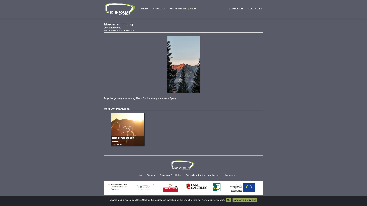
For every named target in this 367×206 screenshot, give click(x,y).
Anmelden (237, 9)
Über (193, 9)
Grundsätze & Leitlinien (170, 175)
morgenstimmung (126, 98)
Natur (139, 98)
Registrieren (254, 9)
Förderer (151, 175)
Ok (228, 200)
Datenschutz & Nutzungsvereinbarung (203, 175)
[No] (363, 201)
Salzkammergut (151, 98)
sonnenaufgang (168, 98)
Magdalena (115, 27)
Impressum (230, 175)
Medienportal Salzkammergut (119, 8)
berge (113, 98)
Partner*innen (177, 9)
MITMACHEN (159, 9)
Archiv (145, 9)
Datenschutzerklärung (245, 200)
